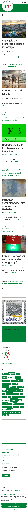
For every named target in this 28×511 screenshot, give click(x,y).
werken (14, 175)
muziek (4, 397)
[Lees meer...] (14, 57)
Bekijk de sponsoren (7, 363)
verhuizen (10, 175)
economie (8, 119)
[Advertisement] (14, 431)
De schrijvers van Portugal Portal (10, 455)
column (13, 381)
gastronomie (20, 386)
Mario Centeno (5, 120)
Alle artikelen (5, 452)
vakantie (21, 406)
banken (9, 172)
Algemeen (9, 112)
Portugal (14, 400)
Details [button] (14, 509)
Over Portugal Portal (7, 449)
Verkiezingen (10, 409)
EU (8, 66)
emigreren (4, 173)
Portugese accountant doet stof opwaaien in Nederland (13, 204)
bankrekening (14, 172)
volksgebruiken (8, 412)
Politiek (20, 64)
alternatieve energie (18, 115)
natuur (9, 396)
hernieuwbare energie (20, 119)
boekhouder (15, 230)
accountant (10, 230)
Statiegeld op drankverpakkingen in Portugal (13, 44)
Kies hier (8, 338)
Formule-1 (16, 283)
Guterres (13, 119)
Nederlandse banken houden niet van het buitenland (13, 148)
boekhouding (21, 230)
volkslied (10, 120)
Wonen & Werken (5, 170)
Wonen (17, 175)
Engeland (4, 283)
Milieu (17, 64)
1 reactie (17, 96)
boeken (18, 377)
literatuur (16, 394)
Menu (24, 2)
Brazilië (11, 117)
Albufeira (9, 281)
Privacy (4, 458)
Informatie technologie (15, 169)
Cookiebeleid (5, 463)
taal (14, 404)
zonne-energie (16, 120)
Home (3, 447)
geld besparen (18, 173)
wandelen (18, 412)
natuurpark (14, 396)
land (3, 394)
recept (20, 400)
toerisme (4, 284)
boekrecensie (6, 381)
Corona (16, 281)
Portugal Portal (17, 490)
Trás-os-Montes (15, 406)
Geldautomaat (5, 175)
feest (15, 386)
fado (11, 386)
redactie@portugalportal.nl (9, 494)
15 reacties (13, 50)
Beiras (5, 377)
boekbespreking (11, 377)
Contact (4, 460)
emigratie (15, 384)
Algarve (13, 281)
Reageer (15, 212)
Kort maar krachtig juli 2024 (12, 92)
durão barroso (16, 117)
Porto (8, 400)
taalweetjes (21, 404)
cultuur (19, 381)
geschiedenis (12, 390)
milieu (10, 66)
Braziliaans (7, 117)
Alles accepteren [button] (14, 503)
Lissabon (20, 283)
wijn (8, 415)
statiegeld (14, 66)
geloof (4, 390)
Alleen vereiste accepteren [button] (14, 506)
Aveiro (18, 374)
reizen (5, 404)
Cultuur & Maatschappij (11, 64)
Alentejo (5, 374)
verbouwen (4, 409)
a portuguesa (10, 115)
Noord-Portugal (21, 396)
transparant (10, 231)
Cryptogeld (19, 172)
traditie (9, 407)
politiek (4, 400)
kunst (21, 390)
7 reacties (16, 154)
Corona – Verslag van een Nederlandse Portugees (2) (14, 259)
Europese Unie (11, 173)
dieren (4, 383)
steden (10, 403)
